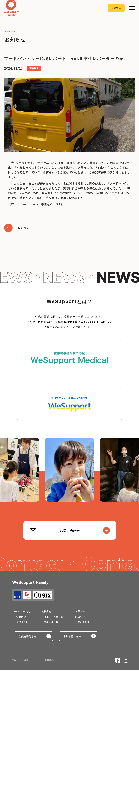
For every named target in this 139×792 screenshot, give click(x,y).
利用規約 (49, 660)
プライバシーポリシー (22, 660)
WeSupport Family (30, 582)
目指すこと (22, 622)
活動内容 (21, 617)
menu (132, 8)
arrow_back (8, 228)
